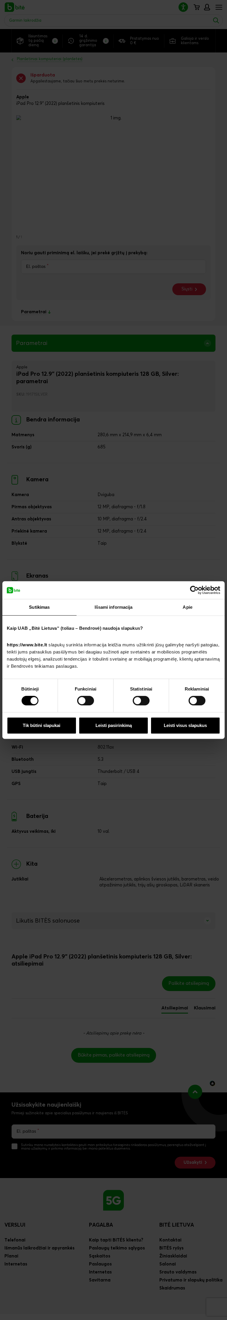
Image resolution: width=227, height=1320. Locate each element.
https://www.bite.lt (27, 644)
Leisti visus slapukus (185, 725)
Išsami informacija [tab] (114, 607)
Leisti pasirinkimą (113, 725)
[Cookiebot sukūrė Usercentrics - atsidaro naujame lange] (194, 590)
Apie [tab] (187, 607)
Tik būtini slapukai (41, 725)
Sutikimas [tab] (39, 607)
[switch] (85, 700)
